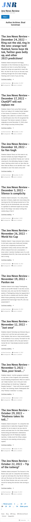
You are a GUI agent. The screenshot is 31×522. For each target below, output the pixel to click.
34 (17, 506)
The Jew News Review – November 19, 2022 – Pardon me (15, 279)
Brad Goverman (7, 83)
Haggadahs (11, 516)
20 (10, 506)
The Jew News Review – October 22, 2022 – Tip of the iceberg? (15, 464)
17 (25, 504)
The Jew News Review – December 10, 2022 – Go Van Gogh (15, 147)
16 (21, 504)
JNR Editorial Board (22, 514)
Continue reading (6, 79)
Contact (4, 516)
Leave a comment (17, 85)
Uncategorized (6, 85)
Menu (6, 17)
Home (2, 514)
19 (6, 506)
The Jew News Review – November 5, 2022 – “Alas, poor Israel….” (15, 368)
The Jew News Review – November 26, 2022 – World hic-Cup (15, 233)
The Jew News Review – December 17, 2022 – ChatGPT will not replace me (15, 99)
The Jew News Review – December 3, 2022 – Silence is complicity (15, 190)
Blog (7, 514)
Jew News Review (10, 10)
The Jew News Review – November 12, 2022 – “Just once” (15, 324)
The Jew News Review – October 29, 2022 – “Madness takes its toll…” (15, 414)
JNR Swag (12, 514)
